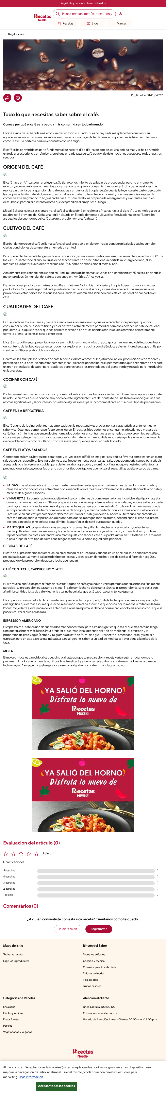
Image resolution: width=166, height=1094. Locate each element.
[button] (7, 97)
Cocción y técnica (94, 961)
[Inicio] (42, 18)
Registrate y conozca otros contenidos (83, 3)
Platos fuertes (11, 1019)
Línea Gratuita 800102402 (99, 1007)
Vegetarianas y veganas (17, 1032)
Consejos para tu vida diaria (99, 967)
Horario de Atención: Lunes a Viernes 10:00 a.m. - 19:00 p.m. (120, 1019)
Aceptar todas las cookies (56, 1086)
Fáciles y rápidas (13, 1013)
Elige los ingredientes (16, 961)
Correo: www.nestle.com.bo (100, 1013)
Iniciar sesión (68, 929)
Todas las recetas (13, 954)
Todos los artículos (94, 954)
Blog (95, 23)
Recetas (68, 23)
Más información (31, 1077)
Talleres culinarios (94, 973)
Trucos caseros (92, 986)
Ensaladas (9, 1007)
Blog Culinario (16, 34)
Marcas (122, 23)
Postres (7, 1025)
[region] (83, 1077)
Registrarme (98, 929)
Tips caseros (90, 979)
